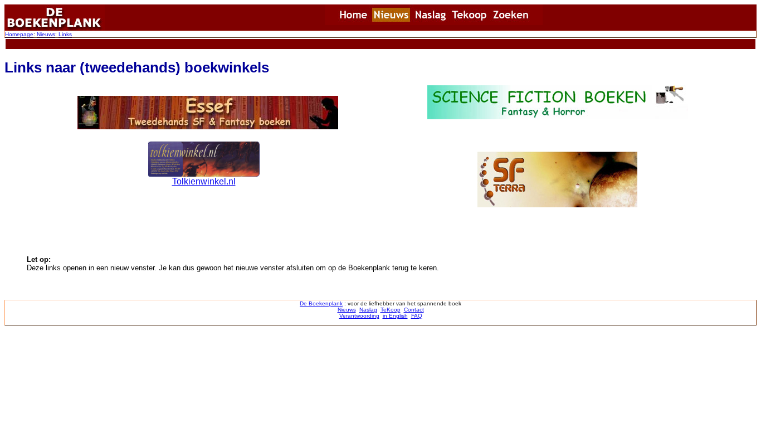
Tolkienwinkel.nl (204, 181)
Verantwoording (359, 316)
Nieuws (46, 34)
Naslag (368, 310)
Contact (414, 310)
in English (395, 316)
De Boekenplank (321, 303)
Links (65, 34)
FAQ (416, 316)
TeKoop (390, 310)
